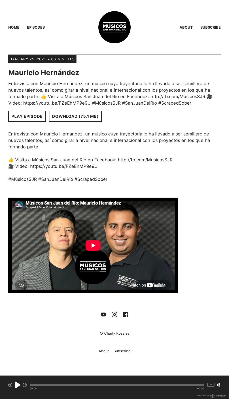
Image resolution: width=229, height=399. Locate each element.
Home (13, 27)
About (186, 27)
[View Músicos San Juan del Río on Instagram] (114, 314)
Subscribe (210, 27)
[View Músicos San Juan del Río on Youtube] (103, 314)
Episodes (36, 27)
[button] (117, 385)
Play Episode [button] (27, 116)
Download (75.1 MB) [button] (75, 116)
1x (211, 384)
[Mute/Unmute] (218, 385)
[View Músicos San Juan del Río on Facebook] (125, 314)
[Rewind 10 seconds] (10, 385)
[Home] (114, 27)
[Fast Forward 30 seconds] (25, 385)
